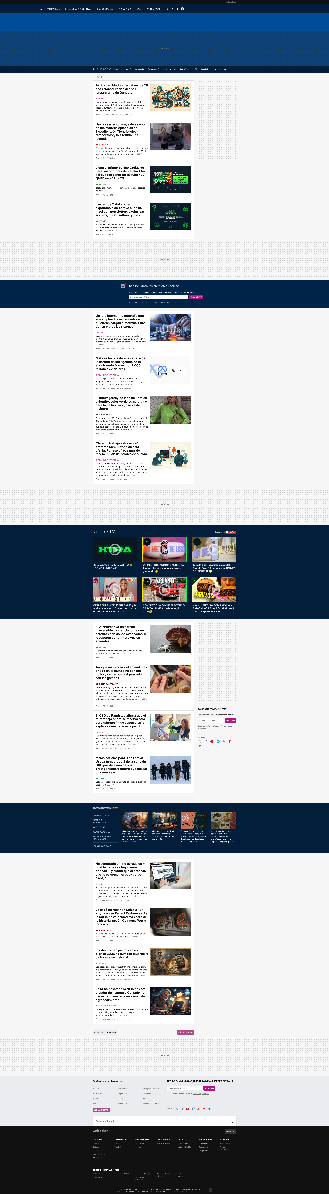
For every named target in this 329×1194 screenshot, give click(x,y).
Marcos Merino (110, 115)
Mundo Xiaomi (99, 1158)
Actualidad (122, 1089)
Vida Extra (118, 1147)
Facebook (177, 8)
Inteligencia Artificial (151, 1103)
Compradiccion (205, 1151)
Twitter (168, 8)
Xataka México (99, 1174)
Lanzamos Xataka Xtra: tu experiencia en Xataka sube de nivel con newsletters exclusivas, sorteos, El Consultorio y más (120, 209)
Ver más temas (101, 1110)
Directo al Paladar (108, 684)
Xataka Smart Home (101, 1154)
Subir (228, 1131)
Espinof (103, 778)
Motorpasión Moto (185, 1147)
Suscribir (230, 720)
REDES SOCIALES (104, 9)
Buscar (231, 1121)
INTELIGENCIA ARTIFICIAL (78, 9)
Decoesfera (203, 1147)
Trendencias (105, 415)
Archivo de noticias (106, 1032)
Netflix (96, 1103)
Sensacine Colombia (139, 1178)
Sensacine (139, 1143)
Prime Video (185, 69)
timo (144, 1098)
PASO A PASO (153, 9)
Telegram (182, 8)
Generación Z (153, 69)
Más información (183, 1191)
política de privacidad (163, 302)
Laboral (100, 332)
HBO (195, 69)
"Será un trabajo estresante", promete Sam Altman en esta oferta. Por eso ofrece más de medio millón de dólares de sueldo (121, 448)
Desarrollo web (101, 815)
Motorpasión (105, 930)
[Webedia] (230, 2)
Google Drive (206, 69)
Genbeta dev (105, 808)
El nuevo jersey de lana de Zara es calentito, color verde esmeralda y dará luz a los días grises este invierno (121, 403)
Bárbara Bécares (111, 349)
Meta (164, 69)
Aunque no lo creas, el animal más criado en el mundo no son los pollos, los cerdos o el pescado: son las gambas (121, 672)
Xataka (102, 184)
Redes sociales (99, 1098)
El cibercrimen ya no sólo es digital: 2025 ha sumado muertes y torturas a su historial (122, 953)
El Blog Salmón (225, 1143)
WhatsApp (122, 1103)
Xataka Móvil (98, 1147)
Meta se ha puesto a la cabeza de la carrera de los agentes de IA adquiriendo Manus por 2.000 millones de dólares (120, 363)
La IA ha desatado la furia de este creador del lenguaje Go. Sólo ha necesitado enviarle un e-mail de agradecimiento (120, 994)
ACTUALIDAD (53, 9)
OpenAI (128, 69)
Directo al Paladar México (163, 1175)
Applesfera (97, 1151)
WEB (139, 9)
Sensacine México (142, 1174)
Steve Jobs (139, 69)
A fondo (100, 98)
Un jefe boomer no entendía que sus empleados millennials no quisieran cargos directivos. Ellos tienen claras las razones (120, 321)
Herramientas (98, 1094)
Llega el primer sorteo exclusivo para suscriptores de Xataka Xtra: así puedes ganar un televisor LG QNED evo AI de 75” (121, 173)
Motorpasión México (183, 1175)
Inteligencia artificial (107, 375)
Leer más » (117, 111)
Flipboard (172, 8)
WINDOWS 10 (125, 9)
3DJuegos (103, 145)
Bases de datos (100, 827)
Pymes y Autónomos (224, 1148)
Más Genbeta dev (101, 846)
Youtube (212, 741)
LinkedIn (200, 746)
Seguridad (101, 963)
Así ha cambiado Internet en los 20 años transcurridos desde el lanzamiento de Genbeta (122, 88)
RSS (224, 741)
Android (173, 69)
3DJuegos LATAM (121, 1174)
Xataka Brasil (98, 1177)
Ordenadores (220, 69)
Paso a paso (98, 1089)
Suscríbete (196, 297)
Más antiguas (185, 1032)
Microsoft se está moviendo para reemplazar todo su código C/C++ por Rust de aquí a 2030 (163, 835)
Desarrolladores (101, 832)
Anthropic (118, 69)
